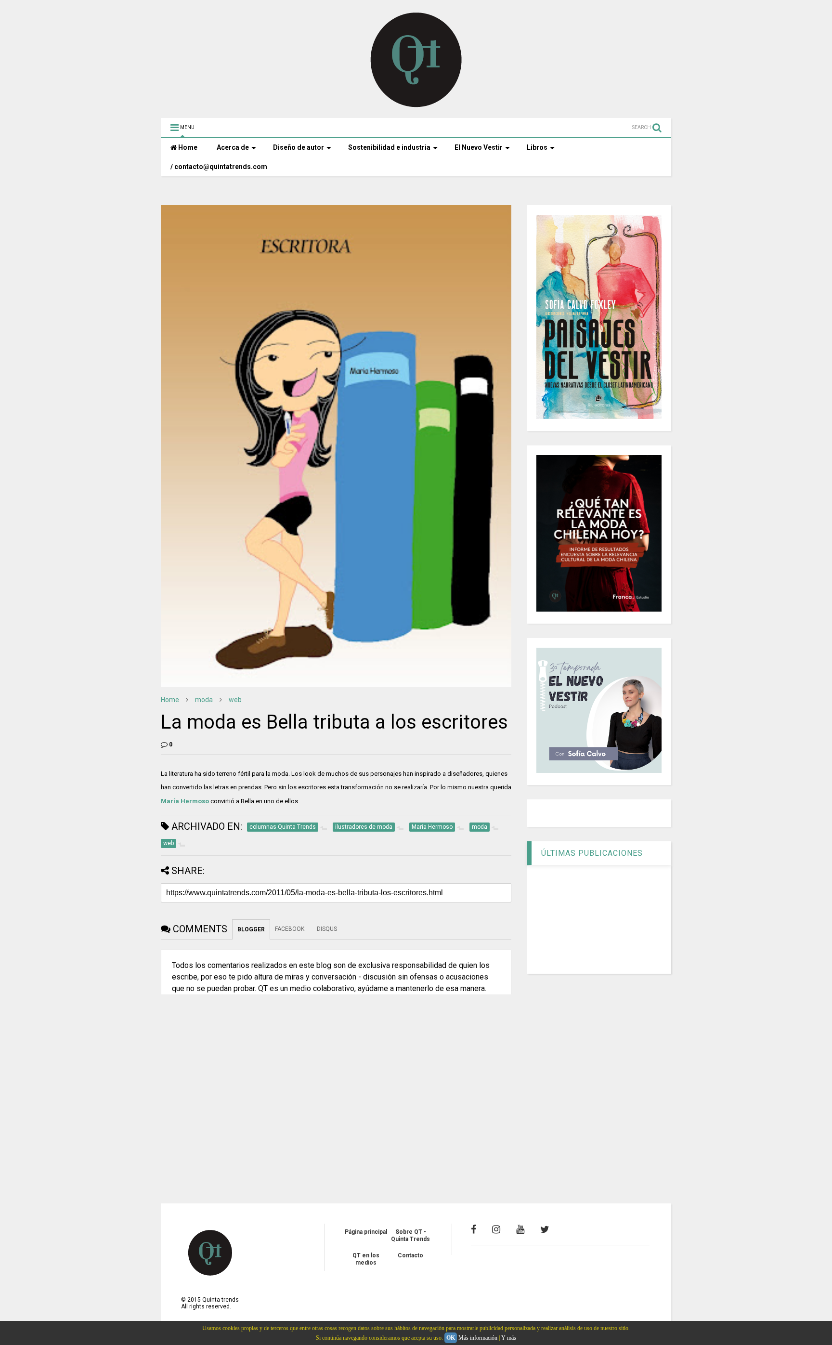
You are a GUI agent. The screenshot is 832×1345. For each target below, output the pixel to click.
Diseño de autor (298, 147)
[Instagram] (496, 1229)
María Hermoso (185, 801)
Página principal (366, 1231)
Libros (537, 147)
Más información (477, 1337)
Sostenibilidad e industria (389, 147)
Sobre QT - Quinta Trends (410, 1235)
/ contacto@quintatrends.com (218, 166)
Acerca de (233, 147)
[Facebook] (473, 1229)
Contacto (410, 1255)
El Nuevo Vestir (479, 147)
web (235, 700)
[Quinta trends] (416, 106)
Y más (508, 1337)
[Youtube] (520, 1229)
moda (204, 700)
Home (187, 147)
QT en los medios (365, 1259)
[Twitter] (544, 1229)
